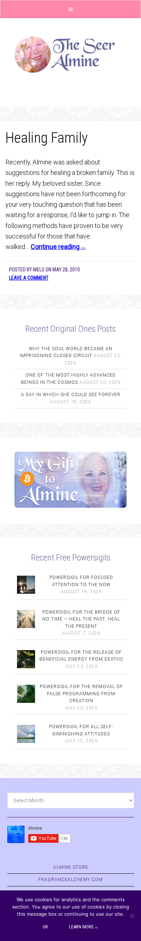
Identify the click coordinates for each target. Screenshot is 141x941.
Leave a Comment (28, 278)
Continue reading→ (58, 246)
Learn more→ (83, 926)
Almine (70, 54)
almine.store (70, 867)
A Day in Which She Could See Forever (70, 394)
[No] (132, 915)
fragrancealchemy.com (70, 879)
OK (45, 926)
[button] (70, 9)
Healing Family (46, 137)
